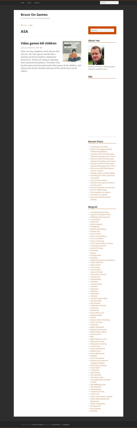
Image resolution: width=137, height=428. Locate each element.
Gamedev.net (95, 277)
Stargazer (66, 424)
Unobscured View (97, 392)
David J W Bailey (96, 248)
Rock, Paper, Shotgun (98, 365)
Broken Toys (95, 231)
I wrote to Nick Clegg (98, 190)
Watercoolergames (97, 404)
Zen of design (95, 408)
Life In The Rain (96, 322)
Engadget (94, 258)
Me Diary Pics (95, 334)
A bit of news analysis (98, 180)
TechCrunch (95, 373)
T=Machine (94, 370)
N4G (92, 337)
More (105, 69)
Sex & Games (95, 368)
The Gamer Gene (96, 377)
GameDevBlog (95, 279)
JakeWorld (94, 310)
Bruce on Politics (96, 238)
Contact (37, 3)
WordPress (56, 424)
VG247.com (94, 394)
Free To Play (95, 267)
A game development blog (100, 215)
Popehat (93, 356)
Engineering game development (102, 260)
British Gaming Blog (98, 229)
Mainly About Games (98, 329)
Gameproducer (96, 284)
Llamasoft (94, 325)
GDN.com (94, 291)
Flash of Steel (95, 265)
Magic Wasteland (97, 327)
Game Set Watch (96, 272)
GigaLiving (94, 293)
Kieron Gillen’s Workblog (100, 320)
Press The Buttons (97, 358)
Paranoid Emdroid (97, 349)
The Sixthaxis (95, 387)
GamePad (94, 282)
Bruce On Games (34, 14)
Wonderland (95, 406)
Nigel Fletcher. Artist (98, 339)
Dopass (93, 253)
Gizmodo (93, 296)
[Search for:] (109, 2)
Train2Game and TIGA (99, 147)
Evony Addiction (96, 262)
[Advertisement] (102, 109)
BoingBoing (94, 227)
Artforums (94, 222)
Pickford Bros (95, 351)
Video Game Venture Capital (101, 396)
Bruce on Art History (98, 236)
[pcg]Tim (93, 411)
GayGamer (94, 289)
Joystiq (93, 317)
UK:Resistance (95, 389)
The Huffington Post (98, 384)
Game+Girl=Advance (98, 274)
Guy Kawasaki (95, 301)
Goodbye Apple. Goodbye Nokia (102, 173)
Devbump (94, 250)
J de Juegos (94, 308)
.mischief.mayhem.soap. (99, 212)
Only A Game (95, 346)
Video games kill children (38, 43)
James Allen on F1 (97, 313)
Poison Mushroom (97, 353)
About (29, 3)
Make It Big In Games (98, 332)
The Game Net (95, 375)
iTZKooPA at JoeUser (98, 305)
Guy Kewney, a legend (98, 195)
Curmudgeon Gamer (98, 246)
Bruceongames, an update (100, 192)
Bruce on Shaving (97, 241)
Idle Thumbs (95, 303)
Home (22, 3)
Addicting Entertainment (100, 217)
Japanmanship (96, 315)
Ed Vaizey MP (95, 255)
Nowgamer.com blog (98, 344)
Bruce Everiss (95, 234)
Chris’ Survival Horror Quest (101, 243)
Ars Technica (95, 219)
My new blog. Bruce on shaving (102, 187)
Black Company (96, 224)
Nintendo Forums (97, 341)
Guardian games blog (98, 298)
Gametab (93, 286)
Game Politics (95, 270)
